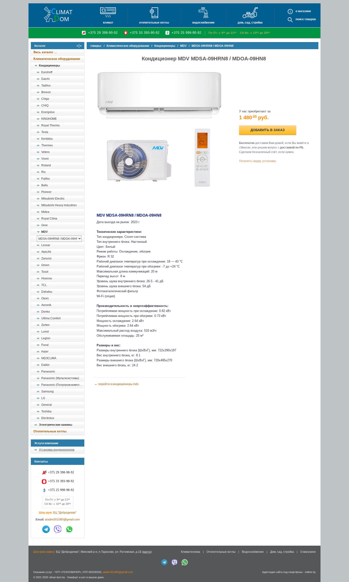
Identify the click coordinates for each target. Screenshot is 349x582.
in (35, 581)
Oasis (45, 298)
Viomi (45, 158)
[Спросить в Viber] (57, 529)
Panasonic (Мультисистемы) (60, 378)
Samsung (47, 391)
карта (147, 551)
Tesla (44, 132)
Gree (44, 225)
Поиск (300, 19)
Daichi (45, 79)
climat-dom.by (57, 577)
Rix (43, 172)
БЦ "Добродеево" (64, 512)
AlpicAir (46, 251)
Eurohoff (46, 72)
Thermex (47, 145)
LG (43, 398)
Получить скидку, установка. (258, 161)
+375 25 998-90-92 (186, 32)
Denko (45, 311)
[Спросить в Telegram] (46, 529)
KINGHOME (49, 118)
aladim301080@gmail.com (62, 519)
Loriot (45, 331)
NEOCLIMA (48, 358)
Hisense (46, 278)
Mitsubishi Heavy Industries (59, 205)
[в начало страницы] (340, 567)
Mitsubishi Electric (53, 198)
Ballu (44, 185)
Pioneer (46, 192)
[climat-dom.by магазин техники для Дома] (58, 14)
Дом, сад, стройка (250, 22)
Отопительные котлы (154, 22)
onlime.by (310, 572)
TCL (44, 285)
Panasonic (48, 371)
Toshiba (46, 411)
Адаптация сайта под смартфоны (282, 572)
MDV (44, 232)
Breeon (46, 92)
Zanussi (46, 258)
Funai (45, 345)
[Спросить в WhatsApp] (69, 529)
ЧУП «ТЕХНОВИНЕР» (68, 572)
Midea (45, 212)
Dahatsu (46, 291)
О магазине (308, 551)
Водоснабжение (203, 22)
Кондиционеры (49, 65)
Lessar (45, 245)
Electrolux (47, 418)
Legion (45, 338)
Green (45, 265)
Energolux (48, 112)
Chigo (45, 98)
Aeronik (46, 305)
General (46, 404)
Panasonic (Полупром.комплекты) (62, 384)
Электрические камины (55, 424)
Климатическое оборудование (56, 59)
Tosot (44, 271)
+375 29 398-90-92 (103, 32)
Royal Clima (49, 218)
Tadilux (46, 85)
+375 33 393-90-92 (145, 32)
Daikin (45, 365)
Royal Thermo (50, 125)
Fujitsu (45, 178)
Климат (108, 22)
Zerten (45, 325)
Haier (44, 351)
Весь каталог (43, 52)
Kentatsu (47, 138)
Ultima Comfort (51, 318)
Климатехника (190, 551)
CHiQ (44, 105)
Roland (46, 165)
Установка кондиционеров (56, 449)
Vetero (45, 152)
